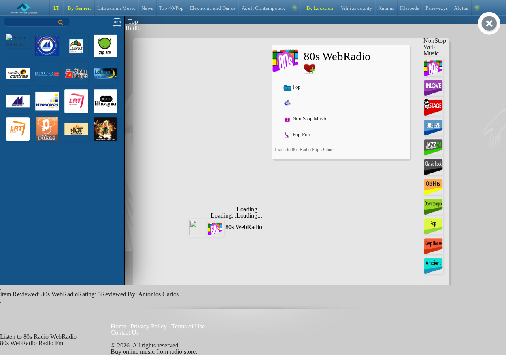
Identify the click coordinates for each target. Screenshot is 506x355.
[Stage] (433, 105)
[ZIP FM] (105, 45)
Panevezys (436, 8)
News (147, 8)
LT (56, 8)
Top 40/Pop (171, 8)
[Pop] (433, 224)
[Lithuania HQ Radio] (105, 101)
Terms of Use (188, 326)
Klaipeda (409, 8)
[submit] (61, 22)
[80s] (433, 66)
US (116, 22)
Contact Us (125, 332)
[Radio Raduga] (47, 101)
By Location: (320, 8)
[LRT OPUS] (18, 128)
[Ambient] (433, 263)
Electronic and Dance (213, 8)
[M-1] (18, 101)
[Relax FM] (47, 73)
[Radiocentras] (18, 73)
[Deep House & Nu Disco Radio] (105, 128)
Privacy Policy (148, 326)
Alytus (461, 8)
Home (119, 326)
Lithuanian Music (116, 8)
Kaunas (386, 8)
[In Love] (433, 85)
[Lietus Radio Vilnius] (47, 45)
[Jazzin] (433, 145)
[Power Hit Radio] (18, 41)
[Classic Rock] (433, 164)
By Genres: (78, 8)
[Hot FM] (76, 128)
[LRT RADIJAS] (76, 101)
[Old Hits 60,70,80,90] (433, 184)
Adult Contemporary (264, 8)
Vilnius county (356, 8)
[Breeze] (433, 125)
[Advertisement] (204, 94)
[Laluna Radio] (105, 73)
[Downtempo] (433, 204)
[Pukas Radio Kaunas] (47, 128)
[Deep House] (433, 244)
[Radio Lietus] (76, 45)
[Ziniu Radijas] (76, 73)
